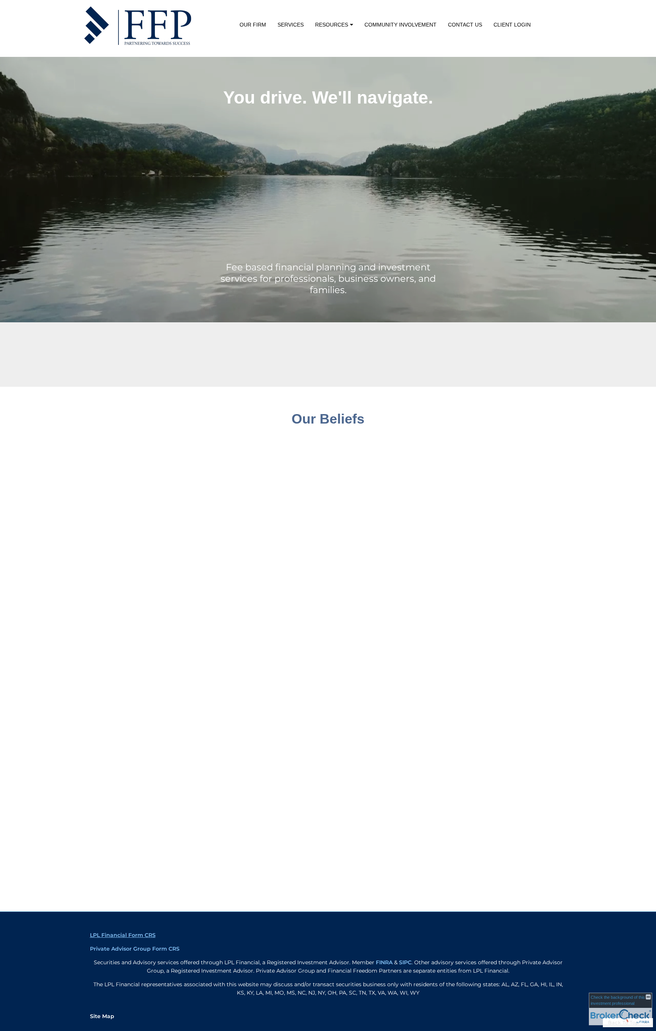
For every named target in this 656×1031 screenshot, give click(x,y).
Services (291, 25)
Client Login (512, 25)
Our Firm (253, 25)
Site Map (102, 1016)
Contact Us (465, 25)
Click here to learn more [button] (472, 362)
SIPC (405, 962)
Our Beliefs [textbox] (328, 419)
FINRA (384, 962)
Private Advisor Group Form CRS (135, 948)
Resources (331, 25)
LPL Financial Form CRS (123, 935)
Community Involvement (400, 25)
